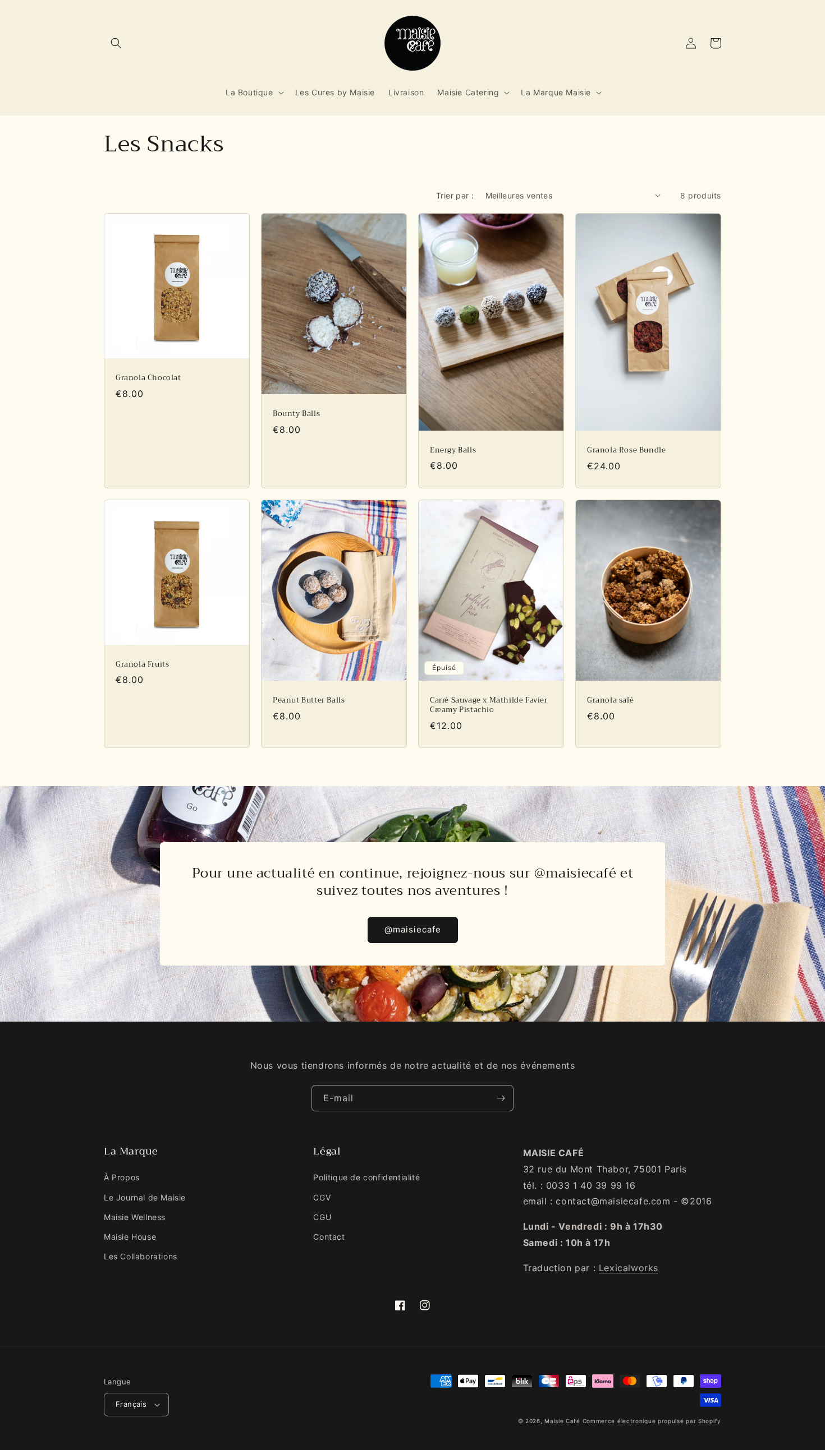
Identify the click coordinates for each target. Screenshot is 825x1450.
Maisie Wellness (135, 1217)
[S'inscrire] (500, 1098)
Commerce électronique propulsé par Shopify (652, 1420)
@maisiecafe (412, 929)
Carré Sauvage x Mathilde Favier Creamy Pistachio (489, 705)
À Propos (122, 1177)
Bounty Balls (296, 414)
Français (131, 1404)
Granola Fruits (142, 664)
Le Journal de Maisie (145, 1197)
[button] (116, 43)
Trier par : (455, 195)
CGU (322, 1217)
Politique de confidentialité (366, 1177)
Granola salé (610, 700)
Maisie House (130, 1236)
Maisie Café (562, 1420)
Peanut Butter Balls (309, 700)
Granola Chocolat (148, 378)
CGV (322, 1197)
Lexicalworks (628, 1267)
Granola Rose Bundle (626, 450)
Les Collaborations (140, 1256)
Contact (329, 1236)
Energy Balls (453, 450)
